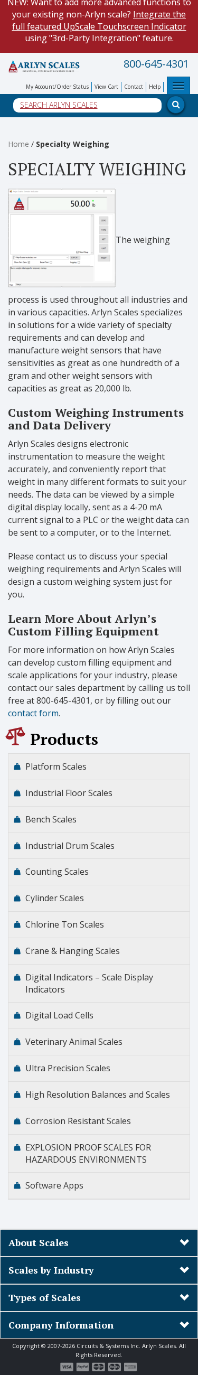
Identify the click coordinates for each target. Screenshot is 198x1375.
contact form (33, 713)
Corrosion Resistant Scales (78, 1121)
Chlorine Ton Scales (64, 924)
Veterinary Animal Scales (73, 1041)
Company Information (61, 1324)
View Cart (106, 86)
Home (18, 144)
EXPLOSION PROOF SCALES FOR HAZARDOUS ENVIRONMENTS (88, 1153)
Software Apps (54, 1185)
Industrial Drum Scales (70, 846)
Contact (133, 86)
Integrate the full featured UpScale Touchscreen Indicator (99, 20)
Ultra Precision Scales (67, 1068)
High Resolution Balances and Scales (97, 1094)
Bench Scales (51, 819)
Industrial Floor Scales (68, 793)
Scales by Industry (51, 1270)
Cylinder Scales (54, 898)
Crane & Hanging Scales (72, 951)
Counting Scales (57, 871)
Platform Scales (56, 766)
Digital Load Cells (59, 1015)
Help (155, 86)
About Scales (38, 1242)
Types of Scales (44, 1297)
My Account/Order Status (57, 86)
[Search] (171, 62)
